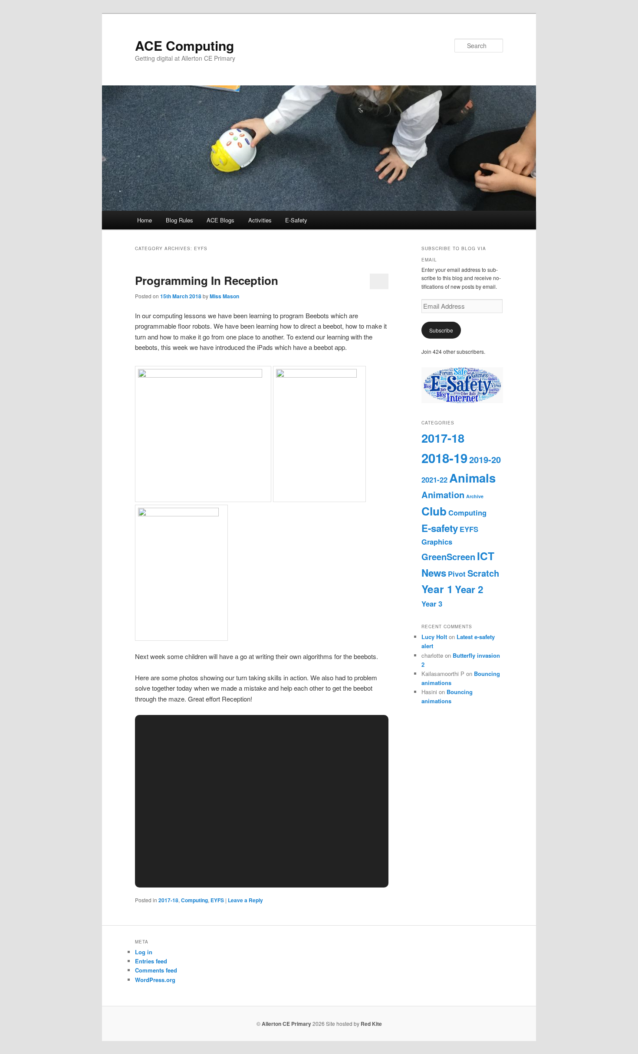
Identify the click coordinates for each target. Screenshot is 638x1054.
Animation (442, 494)
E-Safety (296, 220)
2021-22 (434, 479)
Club (434, 511)
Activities (260, 220)
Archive (474, 496)
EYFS (217, 900)
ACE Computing (184, 45)
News (433, 573)
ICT (485, 555)
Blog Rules (179, 220)
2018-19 (444, 458)
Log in (143, 952)
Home (144, 220)
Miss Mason (224, 296)
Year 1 (437, 588)
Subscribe (441, 330)
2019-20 (485, 459)
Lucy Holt (434, 637)
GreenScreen (448, 556)
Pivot (457, 573)
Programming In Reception (206, 280)
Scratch (483, 573)
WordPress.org (155, 980)
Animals (472, 477)
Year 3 (431, 603)
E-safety (439, 528)
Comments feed (156, 970)
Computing (194, 900)
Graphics (436, 541)
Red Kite (371, 1024)
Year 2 (469, 589)
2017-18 (168, 900)
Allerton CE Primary (286, 1024)
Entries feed (151, 961)
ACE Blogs (220, 220)
